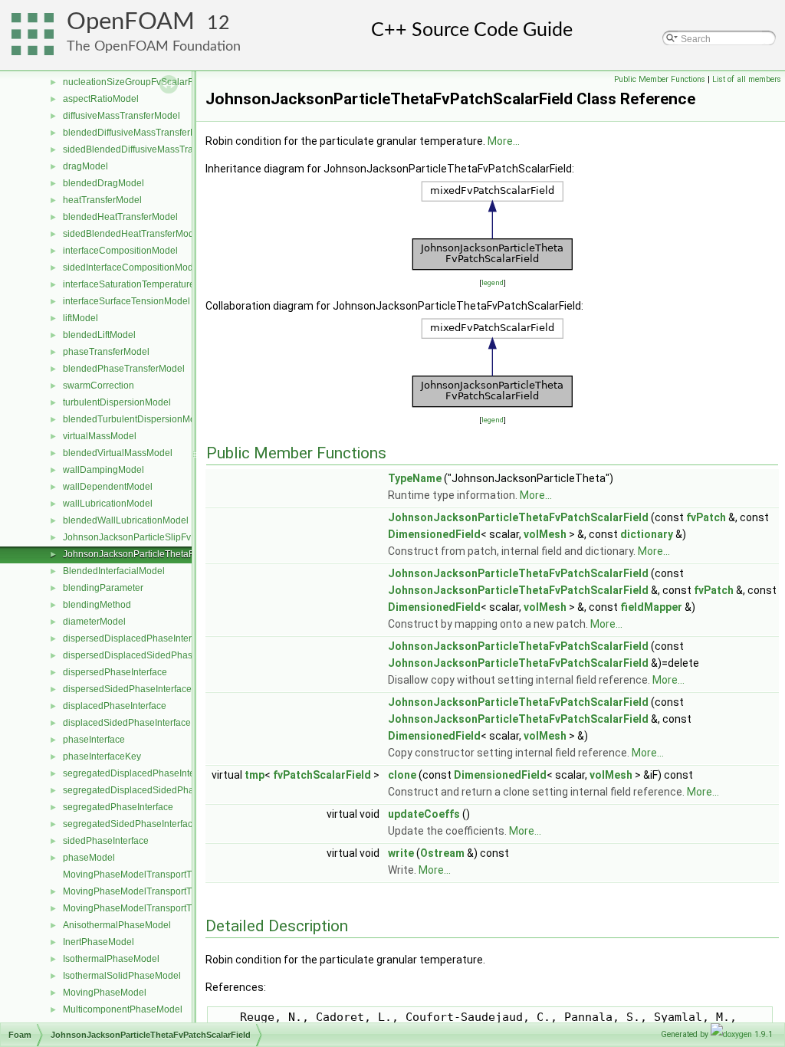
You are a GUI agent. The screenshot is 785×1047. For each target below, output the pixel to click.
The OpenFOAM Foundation (154, 46)
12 (218, 23)
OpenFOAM (131, 22)
